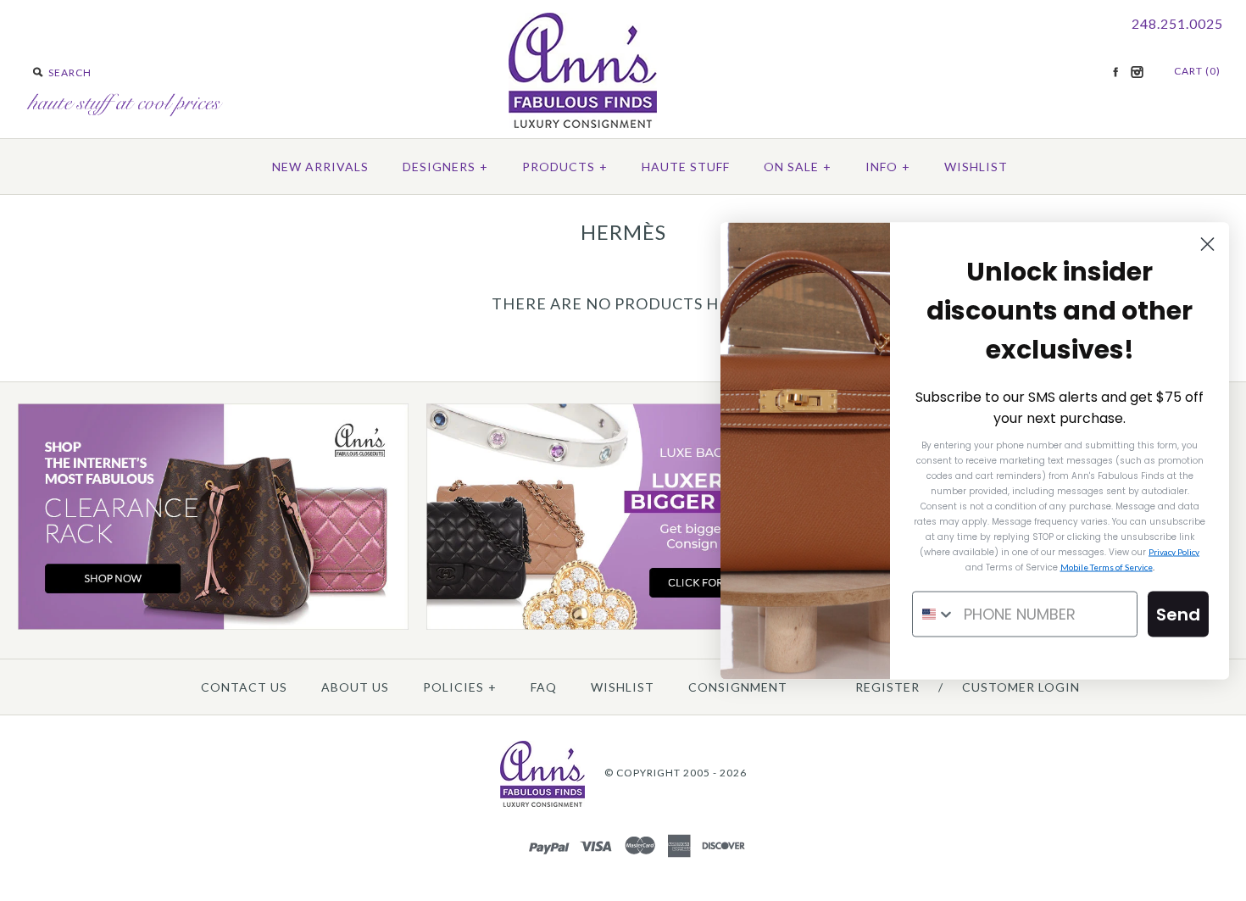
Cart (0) (1197, 70)
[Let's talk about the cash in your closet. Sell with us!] (622, 626)
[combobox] (934, 614)
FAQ (544, 687)
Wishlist (976, 166)
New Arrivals (320, 166)
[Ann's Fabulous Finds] (583, 122)
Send (1178, 614)
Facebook (1115, 72)
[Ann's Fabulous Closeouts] (213, 626)
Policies (460, 687)
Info (887, 166)
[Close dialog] (1207, 244)
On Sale (798, 166)
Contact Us (244, 687)
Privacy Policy (1174, 551)
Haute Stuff (686, 166)
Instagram (1136, 72)
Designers (445, 166)
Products (565, 166)
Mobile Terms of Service (1106, 566)
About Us (355, 687)
